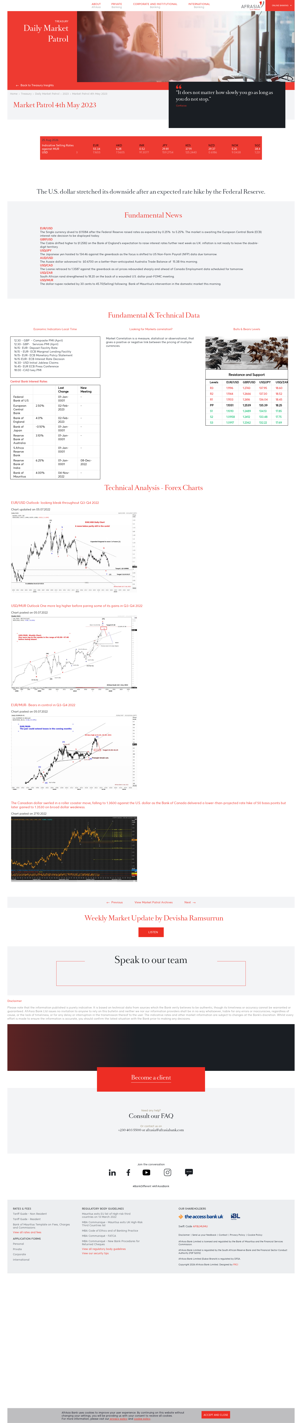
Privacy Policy (241, 1342)
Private (114, 6)
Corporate (21, 1366)
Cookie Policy (259, 1342)
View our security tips (97, 1365)
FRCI (238, 1374)
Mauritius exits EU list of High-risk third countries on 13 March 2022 (109, 1321)
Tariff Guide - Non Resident (33, 1319)
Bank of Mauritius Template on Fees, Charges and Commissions (38, 1333)
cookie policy (147, 1419)
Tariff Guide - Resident (29, 1325)
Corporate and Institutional (155, 6)
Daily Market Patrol (51, 102)
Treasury (28, 102)
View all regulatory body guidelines (106, 1360)
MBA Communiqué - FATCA (101, 1345)
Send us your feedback (206, 1342)
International (202, 6)
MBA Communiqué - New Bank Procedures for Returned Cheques (112, 1353)
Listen (154, 1004)
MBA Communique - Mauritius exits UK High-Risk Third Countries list (109, 1331)
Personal (20, 1354)
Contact (226, 1342)
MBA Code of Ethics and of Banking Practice (113, 1339)
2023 (71, 102)
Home (15, 102)
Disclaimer (184, 1342)
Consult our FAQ (151, 1211)
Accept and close (213, 1414)
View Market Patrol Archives (154, 971)
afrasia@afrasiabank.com (166, 1227)
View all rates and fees (29, 1341)
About (93, 6)
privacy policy (122, 1419)
